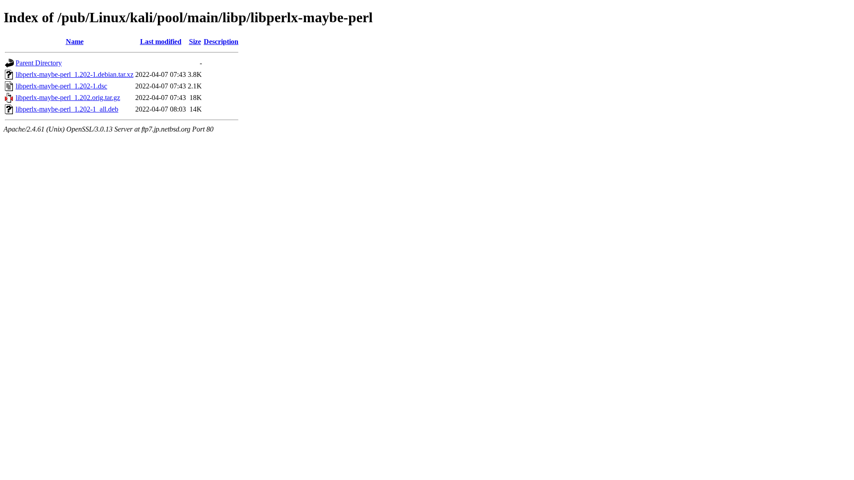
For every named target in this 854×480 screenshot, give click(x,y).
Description (221, 41)
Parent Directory (39, 63)
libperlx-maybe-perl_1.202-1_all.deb (67, 109)
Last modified (160, 41)
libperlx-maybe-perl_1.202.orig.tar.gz (68, 97)
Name (75, 41)
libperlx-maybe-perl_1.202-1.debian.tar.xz (74, 74)
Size (195, 41)
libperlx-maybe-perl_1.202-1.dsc (61, 86)
